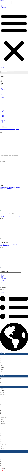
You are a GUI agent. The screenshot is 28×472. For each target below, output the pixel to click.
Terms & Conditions (3, 278)
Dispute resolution (2, 104)
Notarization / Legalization (2, 116)
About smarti (2, 275)
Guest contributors (3, 7)
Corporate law (5, 155)
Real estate (2, 101)
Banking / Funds (2, 103)
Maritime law (2, 113)
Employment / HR (2, 94)
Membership (2, 6)
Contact (2, 68)
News (14, 155)
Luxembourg (4, 184)
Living (2, 121)
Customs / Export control (2, 100)
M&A (9, 155)
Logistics (8, 213)
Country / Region (2, 88)
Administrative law (2, 112)
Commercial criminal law (2, 110)
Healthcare (7, 155)
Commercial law (2, 96)
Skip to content (1, 0)
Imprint (2, 277)
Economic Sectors (2, 124)
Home (2, 5)
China (2, 155)
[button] (14, 37)
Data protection (2, 98)
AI (1, 271)
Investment (2, 97)
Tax (1, 114)
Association (2, 115)
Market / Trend (2, 122)
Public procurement (2, 107)
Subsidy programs (2, 118)
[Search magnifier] (0, 72)
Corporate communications (3, 120)
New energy (13, 155)
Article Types (2, 89)
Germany (10, 155)
